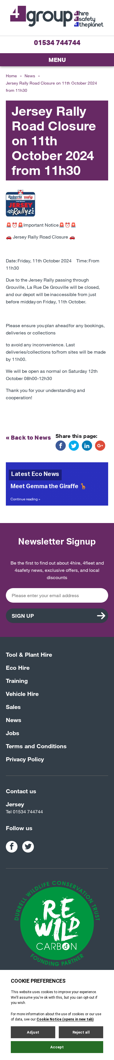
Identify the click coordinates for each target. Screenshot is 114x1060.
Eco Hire (18, 667)
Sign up (23, 616)
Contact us (21, 790)
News (30, 75)
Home (11, 75)
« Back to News (28, 437)
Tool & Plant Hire (29, 654)
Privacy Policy (25, 758)
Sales (13, 706)
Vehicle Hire (22, 693)
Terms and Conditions (36, 745)
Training (17, 680)
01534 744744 (57, 42)
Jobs (12, 732)
